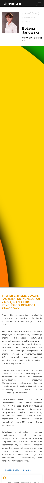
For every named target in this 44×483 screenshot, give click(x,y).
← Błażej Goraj (11, 470)
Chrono (26, 21)
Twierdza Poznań (29, 17)
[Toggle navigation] (39, 3)
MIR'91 (35, 13)
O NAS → (27, 470)
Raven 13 (27, 13)
